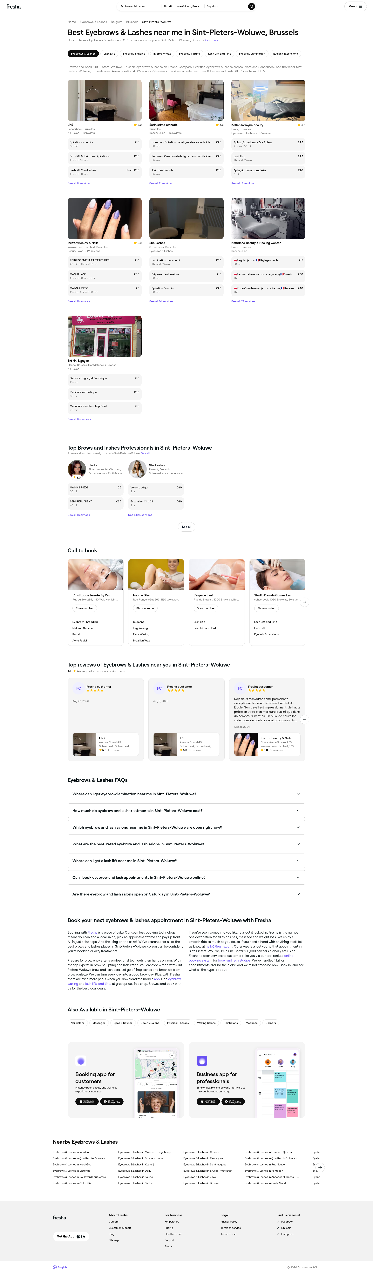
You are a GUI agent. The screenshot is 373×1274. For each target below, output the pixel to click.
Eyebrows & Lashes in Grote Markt (265, 1183)
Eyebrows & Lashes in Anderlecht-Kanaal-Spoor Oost (272, 1176)
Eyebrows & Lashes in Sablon (135, 1183)
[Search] (251, 6)
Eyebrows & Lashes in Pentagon (264, 1170)
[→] (304, 602)
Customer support (120, 1227)
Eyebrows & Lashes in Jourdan (71, 1152)
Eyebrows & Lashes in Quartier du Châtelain (271, 1158)
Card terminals (173, 1234)
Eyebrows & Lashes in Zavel (199, 1176)
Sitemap (114, 1240)
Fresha (93, 932)
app (156, 979)
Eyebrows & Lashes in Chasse (201, 1152)
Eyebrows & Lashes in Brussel (201, 1183)
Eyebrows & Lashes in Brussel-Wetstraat (207, 1170)
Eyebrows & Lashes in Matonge (71, 1170)
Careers (114, 1221)
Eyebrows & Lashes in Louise (135, 1176)
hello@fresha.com (219, 946)
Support (169, 1240)
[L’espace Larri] (217, 602)
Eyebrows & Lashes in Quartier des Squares (79, 1158)
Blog (111, 1234)
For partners (172, 1221)
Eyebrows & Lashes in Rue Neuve (265, 1164)
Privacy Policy (229, 1221)
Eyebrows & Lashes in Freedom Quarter (268, 1152)
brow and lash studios (234, 960)
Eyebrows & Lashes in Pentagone (203, 1158)
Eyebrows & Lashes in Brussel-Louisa (140, 1158)
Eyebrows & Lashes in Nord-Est (72, 1164)
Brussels (132, 21)
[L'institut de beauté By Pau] (95, 602)
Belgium (116, 21)
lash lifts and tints (98, 983)
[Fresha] (13, 6)
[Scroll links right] (320, 1167)
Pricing (169, 1227)
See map (211, 40)
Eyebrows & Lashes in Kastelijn (136, 1164)
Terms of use (228, 1234)
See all (186, 526)
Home (72, 21)
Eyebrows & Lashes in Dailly (134, 1170)
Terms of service (231, 1227)
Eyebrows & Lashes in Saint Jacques (204, 1164)
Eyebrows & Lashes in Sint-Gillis (72, 1183)
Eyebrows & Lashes (93, 21)
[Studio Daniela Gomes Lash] (277, 602)
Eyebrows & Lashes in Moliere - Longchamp (144, 1152)
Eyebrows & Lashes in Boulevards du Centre (79, 1176)
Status (169, 1246)
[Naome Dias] (156, 602)
